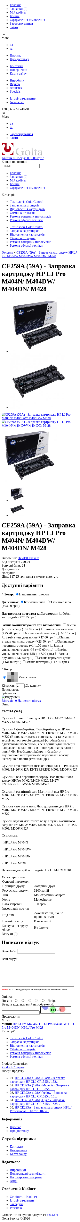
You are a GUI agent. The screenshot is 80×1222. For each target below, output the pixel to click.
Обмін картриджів (22, 212)
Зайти (14, 27)
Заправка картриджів (24, 205)
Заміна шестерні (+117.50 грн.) (47, 662)
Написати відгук (29, 700)
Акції (13, 1181)
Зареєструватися (21, 23)
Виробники (18, 1170)
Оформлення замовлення (27, 20)
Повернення (18, 69)
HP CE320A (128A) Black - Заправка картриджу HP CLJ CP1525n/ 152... (37, 1079)
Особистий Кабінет (23, 1196)
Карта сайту (18, 73)
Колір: (7, 669)
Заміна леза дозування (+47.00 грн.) (31, 637)
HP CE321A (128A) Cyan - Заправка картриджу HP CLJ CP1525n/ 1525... (37, 1101)
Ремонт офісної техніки (26, 220)
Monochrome (27, 677)
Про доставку (19, 59)
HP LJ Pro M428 (32, 1027)
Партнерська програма (26, 1177)
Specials (15, 91)
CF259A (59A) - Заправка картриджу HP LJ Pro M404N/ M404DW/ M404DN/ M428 (39, 254)
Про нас (15, 55)
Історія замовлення (23, 98)
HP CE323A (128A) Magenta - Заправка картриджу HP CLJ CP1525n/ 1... (39, 1087)
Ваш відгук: (10, 959)
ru (11, 48)
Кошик (14, 16)
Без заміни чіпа (35, 602)
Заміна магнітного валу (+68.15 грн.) (50, 633)
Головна (15, 5)
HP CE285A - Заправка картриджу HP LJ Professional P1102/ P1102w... (41, 1109)
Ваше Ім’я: (9, 951)
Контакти (16, 66)
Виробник (17, 80)
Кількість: (9, 685)
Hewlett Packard (28, 558)
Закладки (18, 8)
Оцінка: (7, 996)
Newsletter (17, 102)
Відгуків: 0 (9, 700)
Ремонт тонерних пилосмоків (30, 216)
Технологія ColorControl (26, 201)
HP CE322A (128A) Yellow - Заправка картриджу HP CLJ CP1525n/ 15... (38, 1094)
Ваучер (15, 84)
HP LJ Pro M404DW (52, 1024)
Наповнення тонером (34, 594)
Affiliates (16, 88)
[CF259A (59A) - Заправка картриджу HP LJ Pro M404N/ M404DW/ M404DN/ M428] (40, 418)
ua (11, 44)
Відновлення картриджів (27, 209)
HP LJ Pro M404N (25, 1024)
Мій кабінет (18, 12)
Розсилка (16, 1208)
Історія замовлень (22, 1200)
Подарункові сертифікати (28, 1173)
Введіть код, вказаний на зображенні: (28, 1004)
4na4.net (52, 1214)
